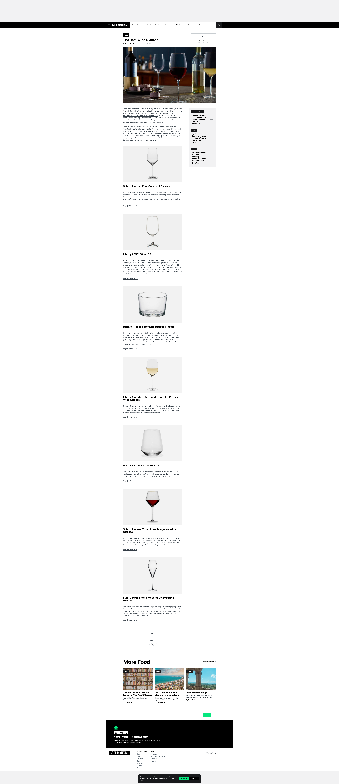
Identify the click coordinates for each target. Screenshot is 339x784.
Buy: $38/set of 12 (130, 349)
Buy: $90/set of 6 (130, 206)
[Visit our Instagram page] (219, 25)
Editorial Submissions (157, 756)
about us (153, 754)
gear (138, 754)
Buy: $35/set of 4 (130, 417)
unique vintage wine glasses (160, 133)
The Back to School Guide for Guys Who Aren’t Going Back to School (136, 695)
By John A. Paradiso (129, 44)
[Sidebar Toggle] (108, 24)
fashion (139, 756)
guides (139, 766)
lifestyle (140, 759)
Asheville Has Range (196, 692)
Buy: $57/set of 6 (129, 481)
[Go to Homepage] (120, 25)
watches (140, 763)
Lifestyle (179, 25)
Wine (152, 633)
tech (138, 761)
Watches (158, 25)
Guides (190, 25)
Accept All (184, 778)
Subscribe (227, 25)
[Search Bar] (213, 25)
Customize (194, 778)
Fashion (167, 25)
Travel (149, 25)
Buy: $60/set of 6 (130, 620)
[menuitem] (137, 25)
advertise (153, 759)
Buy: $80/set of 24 (130, 278)
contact (153, 761)
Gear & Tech (136, 25)
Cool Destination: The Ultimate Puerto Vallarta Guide (167, 695)
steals (201, 25)
